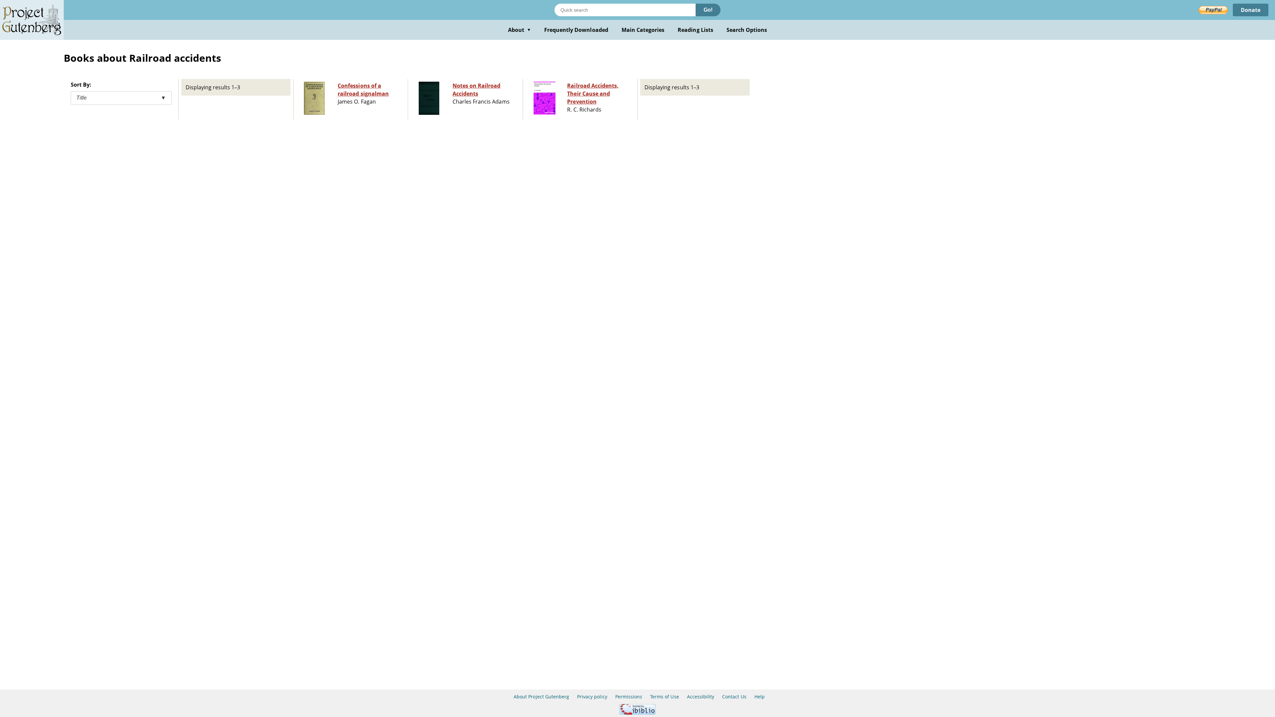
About (519, 30)
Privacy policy (592, 696)
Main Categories (643, 30)
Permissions (628, 696)
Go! (708, 10)
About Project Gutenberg (541, 696)
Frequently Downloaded (576, 30)
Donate (1250, 10)
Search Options (746, 30)
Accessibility (701, 696)
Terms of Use (664, 696)
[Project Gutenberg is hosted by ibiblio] (637, 713)
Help (759, 696)
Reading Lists (695, 30)
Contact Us (734, 696)
